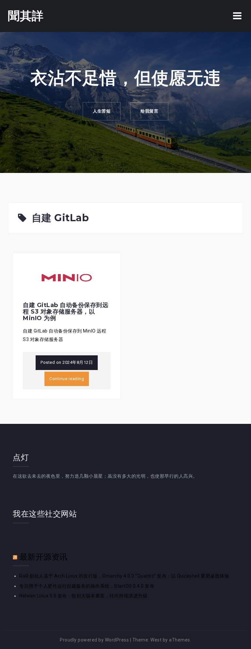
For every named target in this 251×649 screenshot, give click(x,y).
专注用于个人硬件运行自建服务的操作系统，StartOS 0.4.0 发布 (86, 586)
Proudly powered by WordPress (94, 639)
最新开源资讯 (44, 557)
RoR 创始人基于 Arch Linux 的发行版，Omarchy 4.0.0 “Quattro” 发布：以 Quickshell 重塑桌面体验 (124, 576)
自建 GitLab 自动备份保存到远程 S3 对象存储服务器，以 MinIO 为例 (65, 311)
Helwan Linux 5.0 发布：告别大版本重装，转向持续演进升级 (83, 595)
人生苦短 (101, 111)
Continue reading (66, 378)
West (155, 639)
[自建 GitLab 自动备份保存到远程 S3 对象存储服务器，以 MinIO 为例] (66, 277)
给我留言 (149, 111)
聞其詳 (26, 15)
